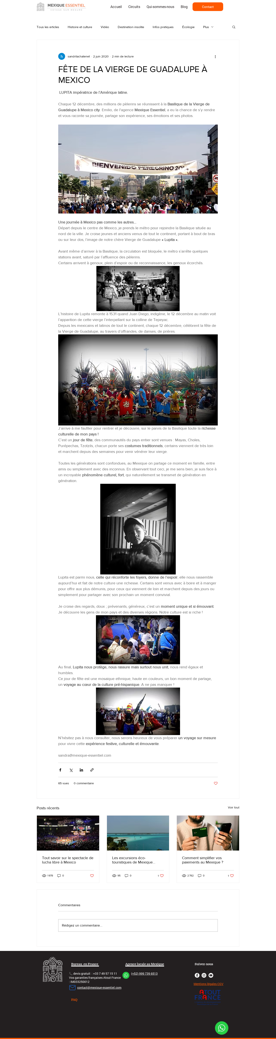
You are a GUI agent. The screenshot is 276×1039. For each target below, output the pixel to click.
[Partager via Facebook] (60, 770)
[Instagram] (204, 975)
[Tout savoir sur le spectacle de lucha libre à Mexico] (68, 833)
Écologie (188, 27)
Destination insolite (131, 27)
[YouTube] (211, 975)
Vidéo (105, 27)
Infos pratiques (163, 27)
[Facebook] (197, 975)
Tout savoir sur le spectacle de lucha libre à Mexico (67, 860)
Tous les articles (48, 27)
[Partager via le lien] (92, 770)
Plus (206, 27)
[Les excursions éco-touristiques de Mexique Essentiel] (138, 833)
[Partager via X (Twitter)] (71, 770)
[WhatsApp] (221, 1028)
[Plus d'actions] (215, 56)
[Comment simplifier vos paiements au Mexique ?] (208, 833)
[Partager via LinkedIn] (81, 770)
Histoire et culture (80, 27)
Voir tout (233, 807)
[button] (234, 26)
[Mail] (72, 988)
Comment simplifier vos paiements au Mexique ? (202, 860)
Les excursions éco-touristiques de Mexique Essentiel (132, 860)
